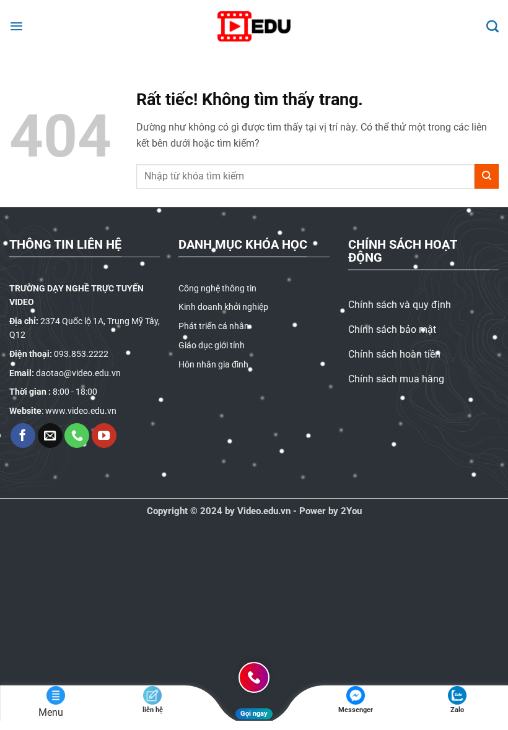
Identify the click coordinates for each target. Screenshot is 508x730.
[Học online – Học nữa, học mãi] (254, 26)
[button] (16, 26)
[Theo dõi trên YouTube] (104, 435)
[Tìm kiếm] (492, 26)
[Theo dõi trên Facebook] (23, 435)
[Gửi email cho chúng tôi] (50, 435)
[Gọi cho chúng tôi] (76, 435)
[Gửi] (487, 176)
